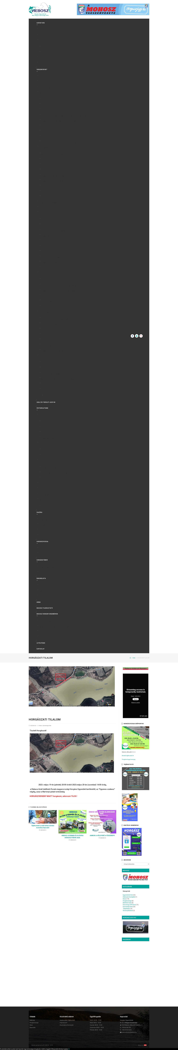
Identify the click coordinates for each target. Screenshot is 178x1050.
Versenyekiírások (128, 910)
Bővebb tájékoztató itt (128, 755)
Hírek (40, 725)
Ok (69, 1049)
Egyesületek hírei (128, 895)
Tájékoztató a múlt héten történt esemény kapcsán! (42, 827)
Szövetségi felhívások (129, 904)
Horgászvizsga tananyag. (129, 759)
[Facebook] (132, 336)
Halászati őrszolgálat (129, 897)
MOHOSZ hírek (127, 902)
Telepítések (126, 908)
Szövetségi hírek (47, 725)
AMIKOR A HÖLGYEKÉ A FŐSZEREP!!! (102, 835)
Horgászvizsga (127, 901)
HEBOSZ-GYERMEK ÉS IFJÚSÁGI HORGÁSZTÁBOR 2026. (72, 836)
